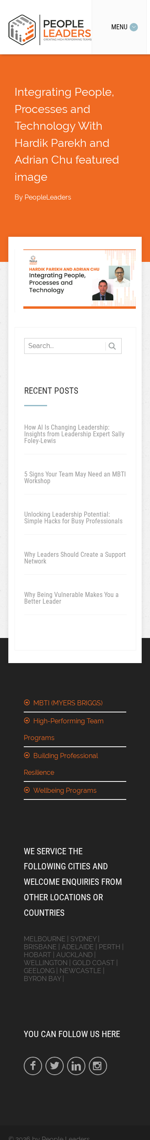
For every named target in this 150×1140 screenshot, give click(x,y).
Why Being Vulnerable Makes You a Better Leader (71, 598)
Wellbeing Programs (65, 790)
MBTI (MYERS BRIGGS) (67, 703)
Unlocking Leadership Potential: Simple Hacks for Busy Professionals (73, 517)
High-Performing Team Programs (64, 729)
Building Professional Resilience (61, 764)
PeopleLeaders (48, 197)
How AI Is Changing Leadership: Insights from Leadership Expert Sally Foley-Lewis (74, 434)
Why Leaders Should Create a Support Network (75, 558)
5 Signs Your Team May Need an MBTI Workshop (75, 477)
